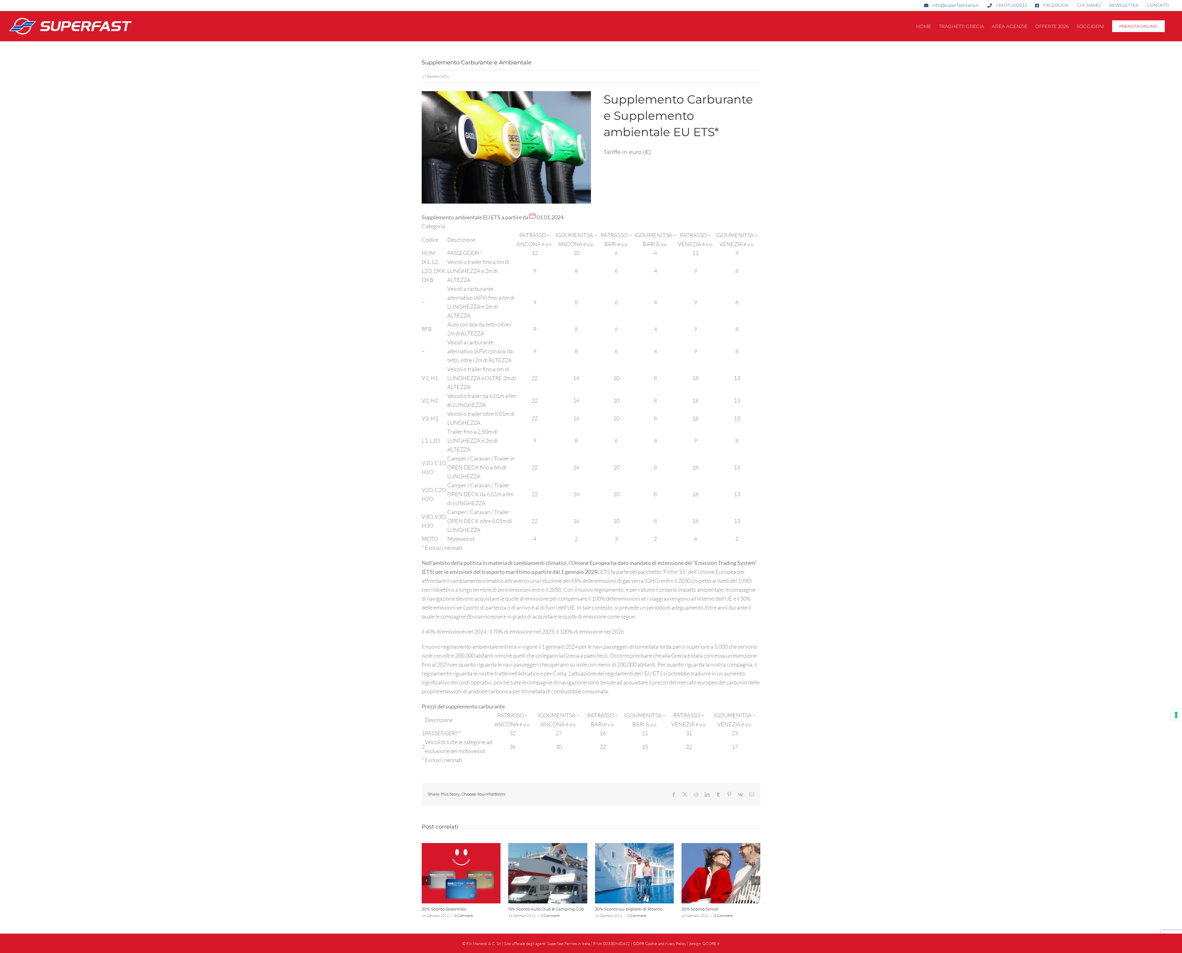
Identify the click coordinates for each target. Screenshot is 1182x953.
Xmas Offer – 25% (612, 908)
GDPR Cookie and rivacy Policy (659, 943)
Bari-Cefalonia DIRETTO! (446, 908)
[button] (426, 880)
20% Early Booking (527, 908)
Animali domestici (699, 908)
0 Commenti (465, 915)
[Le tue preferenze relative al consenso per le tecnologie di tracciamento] (1176, 715)
